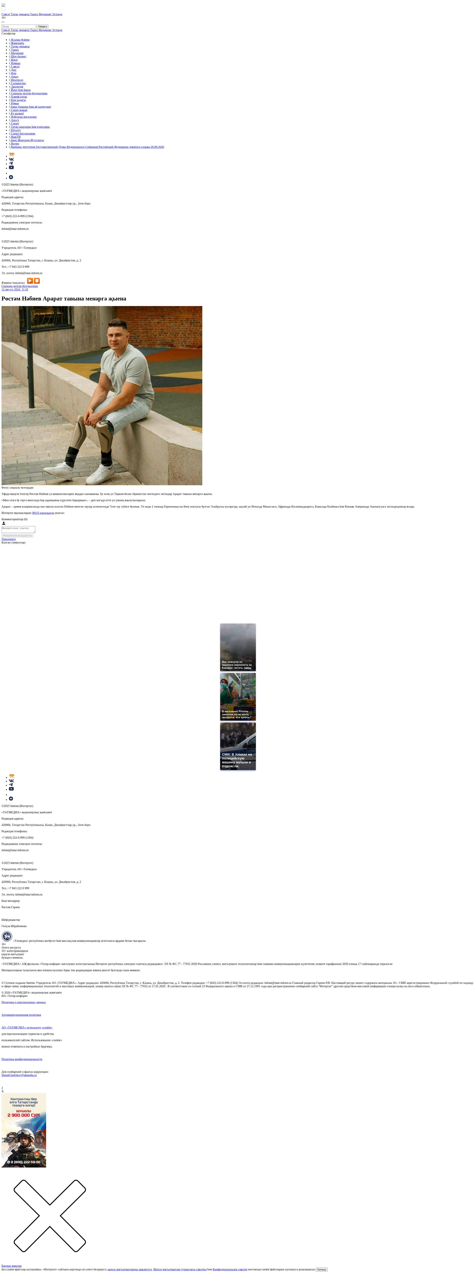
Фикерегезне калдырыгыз (17, 535)
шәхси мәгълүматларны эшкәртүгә (130, 1269)
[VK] (11, 159)
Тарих (34, 14)
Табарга (42, 26)
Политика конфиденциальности (21, 1059)
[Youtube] (11, 168)
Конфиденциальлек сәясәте (230, 1269)
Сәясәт (6, 14)
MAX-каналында (43, 512)
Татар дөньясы (20, 14)
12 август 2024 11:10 (14, 289)
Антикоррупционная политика (21, 1014)
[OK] (11, 173)
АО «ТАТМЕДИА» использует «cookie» (26, 1027)
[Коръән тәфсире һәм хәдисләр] (12, 156)
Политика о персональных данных (23, 1002)
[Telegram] (11, 163)
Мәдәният (45, 14)
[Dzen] (11, 178)
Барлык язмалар (11, 1265)
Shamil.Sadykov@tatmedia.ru (19, 1075)
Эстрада (57, 14)
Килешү (321, 1269)
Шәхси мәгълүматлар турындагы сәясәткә (180, 1269)
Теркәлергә (8, 539)
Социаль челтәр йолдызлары (19, 286)
